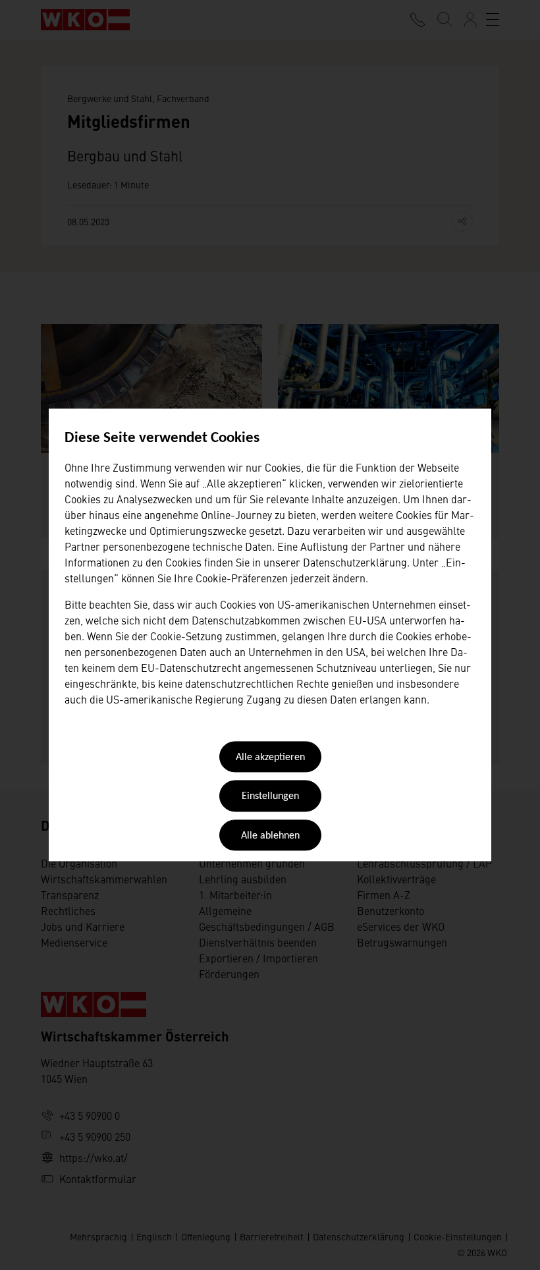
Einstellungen (270, 797)
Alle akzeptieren (270, 757)
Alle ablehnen (270, 836)
